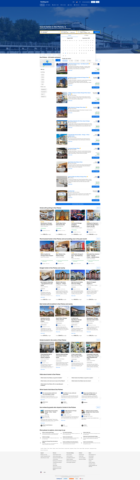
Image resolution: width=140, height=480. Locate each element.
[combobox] (50, 32)
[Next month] (93, 38)
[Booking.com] (44, 2)
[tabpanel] (78, 49)
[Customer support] (80, 2)
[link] (47, 75)
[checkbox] (76, 42)
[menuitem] (42, 5)
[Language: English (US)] (77, 2)
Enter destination (45, 31)
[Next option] (100, 223)
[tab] (69, 35)
